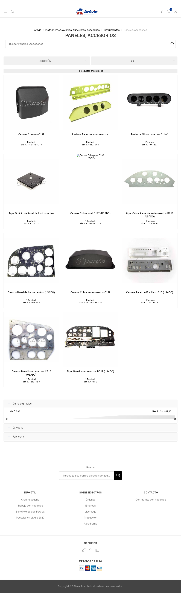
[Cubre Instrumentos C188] (90, 260)
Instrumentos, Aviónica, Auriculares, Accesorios (72, 30)
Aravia (37, 30)
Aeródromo (90, 523)
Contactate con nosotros (151, 499)
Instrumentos (112, 30)
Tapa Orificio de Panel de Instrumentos (31, 213)
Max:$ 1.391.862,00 (161, 411)
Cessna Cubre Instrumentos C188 (90, 292)
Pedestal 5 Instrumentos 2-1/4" (149, 134)
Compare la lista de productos (175, 11)
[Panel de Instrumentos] (90, 102)
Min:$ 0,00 (15, 411)
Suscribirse (118, 475)
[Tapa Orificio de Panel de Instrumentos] (31, 181)
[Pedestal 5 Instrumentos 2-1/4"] (149, 102)
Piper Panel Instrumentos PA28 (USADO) (90, 371)
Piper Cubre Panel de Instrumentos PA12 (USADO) (149, 215)
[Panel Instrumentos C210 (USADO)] (31, 339)
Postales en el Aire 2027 (30, 517)
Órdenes (90, 499)
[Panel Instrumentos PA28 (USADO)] (90, 339)
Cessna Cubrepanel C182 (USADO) (90, 213)
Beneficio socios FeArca (30, 511)
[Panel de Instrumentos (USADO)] (31, 260)
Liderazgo (90, 511)
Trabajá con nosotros (30, 505)
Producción (90, 517)
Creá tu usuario (30, 499)
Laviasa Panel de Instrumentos (90, 134)
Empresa (90, 505)
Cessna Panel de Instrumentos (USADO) (31, 292)
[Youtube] (97, 550)
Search (172, 44)
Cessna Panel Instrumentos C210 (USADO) (31, 373)
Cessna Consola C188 (31, 134)
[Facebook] (90, 550)
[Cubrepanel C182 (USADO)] (90, 181)
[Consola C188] (31, 102)
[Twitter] (84, 550)
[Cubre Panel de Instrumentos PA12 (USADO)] (149, 181)
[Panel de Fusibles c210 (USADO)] (149, 260)
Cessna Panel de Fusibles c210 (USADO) (149, 292)
